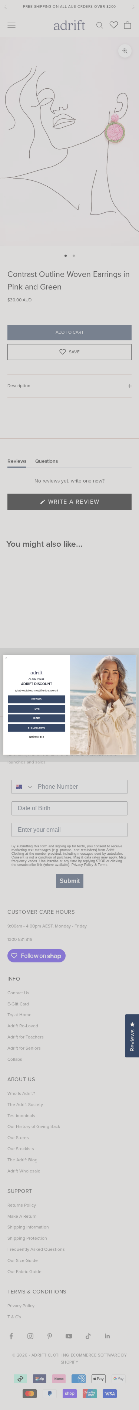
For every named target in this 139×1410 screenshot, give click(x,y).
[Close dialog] (6, 658)
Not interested (36, 737)
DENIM (36, 718)
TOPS (36, 708)
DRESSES (36, 699)
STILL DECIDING (36, 727)
